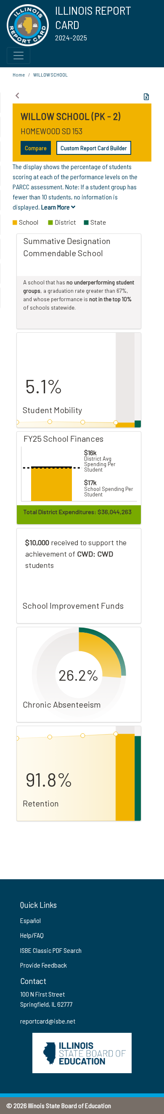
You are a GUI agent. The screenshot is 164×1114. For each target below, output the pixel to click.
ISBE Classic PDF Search (51, 950)
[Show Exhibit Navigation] (17, 95)
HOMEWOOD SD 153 (51, 131)
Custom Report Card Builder (94, 147)
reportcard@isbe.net (47, 1021)
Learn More (56, 207)
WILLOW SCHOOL (50, 74)
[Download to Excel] (146, 96)
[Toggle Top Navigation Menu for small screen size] (18, 55)
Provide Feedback (43, 965)
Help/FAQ (32, 935)
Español (30, 920)
